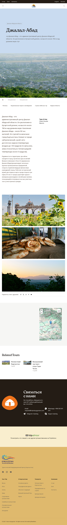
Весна (3, 483)
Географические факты (24, 486)
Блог (8, 1)
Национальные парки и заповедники (21, 105)
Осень (3, 490)
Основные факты (23, 483)
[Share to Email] (31, 295)
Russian (63, 1)
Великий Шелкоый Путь (25, 493)
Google (59, 339)
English (57, 1)
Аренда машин (39, 494)
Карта (20, 496)
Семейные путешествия (9, 502)
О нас (3, 1)
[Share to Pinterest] (29, 295)
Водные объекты (55, 105)
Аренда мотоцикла (40, 497)
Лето (3, 486)
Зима (3, 493)
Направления (12, 100)
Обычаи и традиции (24, 490)
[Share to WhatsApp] (26, 295)
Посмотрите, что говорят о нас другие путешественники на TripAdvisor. (33, 438)
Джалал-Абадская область (14, 23)
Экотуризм (5, 510)
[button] (51, 322)
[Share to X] (23, 295)
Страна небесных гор (41, 105)
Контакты (14, 1)
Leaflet (50, 339)
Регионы (5, 105)
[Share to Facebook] (21, 295)
